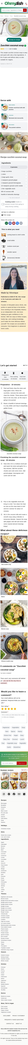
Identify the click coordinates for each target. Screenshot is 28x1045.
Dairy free (6, 739)
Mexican (3, 982)
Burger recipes (5, 912)
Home (2, 16)
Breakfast (3, 805)
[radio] (2, 708)
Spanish (3, 986)
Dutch (2, 969)
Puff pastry (4, 882)
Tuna (2, 887)
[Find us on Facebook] (14, 794)
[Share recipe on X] (17, 223)
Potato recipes (5, 932)
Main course (4, 810)
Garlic (9, 747)
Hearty (20, 731)
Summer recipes (5, 958)
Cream (2, 857)
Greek (2, 972)
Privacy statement (18, 1015)
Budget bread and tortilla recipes (9, 900)
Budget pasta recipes (6, 902)
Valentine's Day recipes (7, 949)
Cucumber (3, 859)
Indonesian (4, 976)
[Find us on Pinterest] (9, 794)
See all (23, 770)
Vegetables (15, 727)
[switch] (3, 204)
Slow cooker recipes (6, 1000)
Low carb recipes (5, 837)
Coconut (15, 739)
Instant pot (4, 998)
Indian (2, 974)
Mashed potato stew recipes (8, 925)
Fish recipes (4, 1006)
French (3, 971)
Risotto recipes (5, 938)
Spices (13, 731)
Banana (3, 846)
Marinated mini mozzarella (16, 118)
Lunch (22, 739)
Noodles (3, 872)
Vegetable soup (12, 743)
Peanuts (3, 876)
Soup (11, 16)
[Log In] (26, 4)
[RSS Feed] (24, 794)
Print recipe (7, 215)
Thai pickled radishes (15, 127)
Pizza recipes (4, 930)
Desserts (3, 807)
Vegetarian (6, 727)
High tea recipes (5, 921)
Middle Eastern (5, 984)
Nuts (6, 731)
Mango (3, 868)
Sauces (3, 816)
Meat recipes (4, 1008)
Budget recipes (5, 906)
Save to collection (9, 212)
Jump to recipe (15, 39)
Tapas (2, 944)
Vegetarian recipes (6, 1012)
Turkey (3, 889)
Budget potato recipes (7, 904)
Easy (22, 735)
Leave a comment (6, 673)
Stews (2, 942)
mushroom (3, 870)
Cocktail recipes (5, 917)
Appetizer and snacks (6, 896)
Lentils (3, 866)
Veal (2, 891)
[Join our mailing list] (19, 794)
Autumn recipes (5, 955)
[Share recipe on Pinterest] (13, 223)
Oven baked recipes (6, 927)
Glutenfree (17, 747)
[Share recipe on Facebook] (10, 223)
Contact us (10, 1023)
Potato (2, 880)
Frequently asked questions (14, 1019)
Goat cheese (4, 865)
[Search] (25, 10)
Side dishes (4, 818)
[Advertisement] (14, 83)
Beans (2, 848)
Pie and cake (4, 812)
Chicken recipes (5, 915)
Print (26, 365)
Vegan (16, 735)
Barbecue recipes (5, 996)
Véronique (13, 293)
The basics (4, 946)
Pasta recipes (4, 929)
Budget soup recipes (6, 910)
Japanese (3, 980)
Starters (3, 822)
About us (19, 1023)
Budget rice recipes (6, 908)
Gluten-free (7, 735)
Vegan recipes (5, 1010)
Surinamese (4, 988)
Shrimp (3, 885)
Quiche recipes (5, 934)
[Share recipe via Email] (21, 223)
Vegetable (23, 743)
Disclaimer (6, 1015)
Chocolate (3, 851)
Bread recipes (4, 898)
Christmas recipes (5, 828)
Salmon (3, 884)
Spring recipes (5, 957)
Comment (4, 712)
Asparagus (4, 844)
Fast (3, 743)
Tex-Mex (3, 989)
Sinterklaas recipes (6, 940)
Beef (2, 849)
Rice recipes (4, 936)
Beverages (4, 803)
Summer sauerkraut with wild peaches (17, 108)
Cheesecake (4, 913)
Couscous (3, 855)
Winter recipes (5, 960)
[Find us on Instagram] (4, 794)
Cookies (3, 919)
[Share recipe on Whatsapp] (6, 223)
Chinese (3, 967)
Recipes (7, 16)
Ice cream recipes (5, 923)
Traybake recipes (5, 947)
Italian (2, 978)
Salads (3, 814)
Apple (2, 842)
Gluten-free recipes (6, 835)
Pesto (2, 878)
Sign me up (22, 763)
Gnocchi (3, 863)
